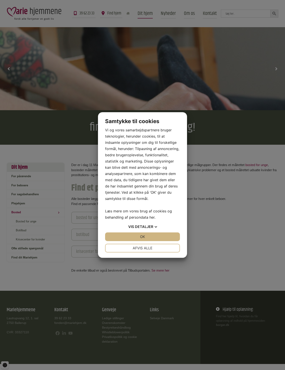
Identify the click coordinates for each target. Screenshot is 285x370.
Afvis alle (143, 248)
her (152, 217)
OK (142, 236)
